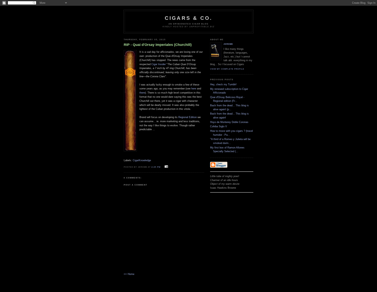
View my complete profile (227, 69)
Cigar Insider (158, 64)
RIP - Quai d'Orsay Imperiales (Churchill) (158, 45)
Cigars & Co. (188, 18)
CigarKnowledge (142, 160)
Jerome (228, 44)
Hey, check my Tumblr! (223, 84)
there (142, 92)
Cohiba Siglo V (218, 126)
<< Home (129, 274)
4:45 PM (155, 167)
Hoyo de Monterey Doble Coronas (229, 122)
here (193, 88)
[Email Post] (165, 166)
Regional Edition (187, 117)
